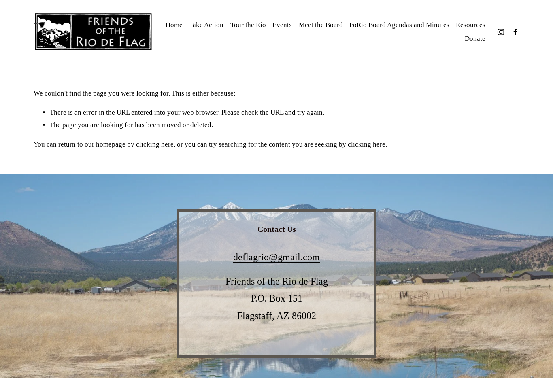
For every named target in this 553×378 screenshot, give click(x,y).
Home (174, 25)
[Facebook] (515, 32)
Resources (470, 25)
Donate (475, 38)
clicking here (155, 144)
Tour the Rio (248, 25)
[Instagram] (501, 32)
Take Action (206, 25)
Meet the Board (321, 25)
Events (282, 25)
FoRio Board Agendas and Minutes (399, 25)
